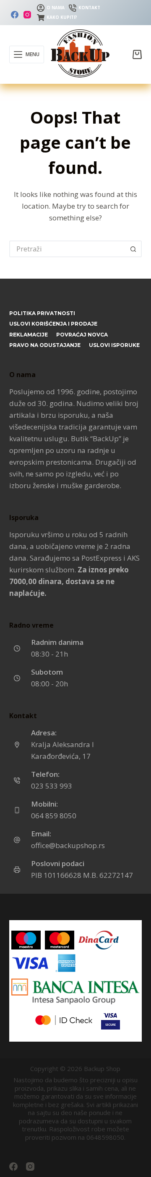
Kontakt (89, 7)
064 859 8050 (53, 815)
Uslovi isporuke (114, 345)
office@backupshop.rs (68, 845)
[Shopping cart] (137, 54)
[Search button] (133, 249)
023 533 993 (51, 786)
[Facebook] (14, 14)
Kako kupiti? (62, 17)
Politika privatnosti (42, 313)
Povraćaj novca (82, 334)
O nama (56, 7)
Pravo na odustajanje (45, 345)
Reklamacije (28, 334)
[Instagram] (27, 14)
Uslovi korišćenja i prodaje (53, 324)
